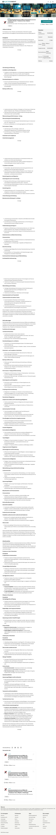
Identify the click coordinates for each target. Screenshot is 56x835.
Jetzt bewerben (47, 21)
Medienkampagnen (4, 828)
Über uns (44, 817)
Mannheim (50, 37)
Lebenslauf (17, 820)
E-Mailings (2, 826)
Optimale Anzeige (32, 817)
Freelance (10, 25)
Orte (44, 819)
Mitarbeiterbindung (32, 824)
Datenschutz (45, 820)
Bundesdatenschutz (46, 822)
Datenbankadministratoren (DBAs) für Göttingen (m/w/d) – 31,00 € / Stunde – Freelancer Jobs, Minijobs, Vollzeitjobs (18, 757)
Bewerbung (17, 822)
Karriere (30, 822)
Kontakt (44, 828)
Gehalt (16, 826)
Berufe (16, 819)
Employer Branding (4, 822)
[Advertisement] (19, 58)
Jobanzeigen (3, 819)
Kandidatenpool (4, 820)
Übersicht (2, 815)
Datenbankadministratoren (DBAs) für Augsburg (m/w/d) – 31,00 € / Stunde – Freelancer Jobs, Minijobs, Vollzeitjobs (18, 774)
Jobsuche (16, 817)
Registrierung (45, 815)
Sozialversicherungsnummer (34, 826)
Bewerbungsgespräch (33, 815)
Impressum (45, 826)
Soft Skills (30, 820)
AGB (44, 824)
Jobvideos (3, 824)
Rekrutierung (31, 819)
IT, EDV (9, 754)
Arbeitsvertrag (17, 824)
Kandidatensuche (4, 817)
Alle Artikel (30, 828)
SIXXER (8, 18)
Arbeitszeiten (17, 828)
